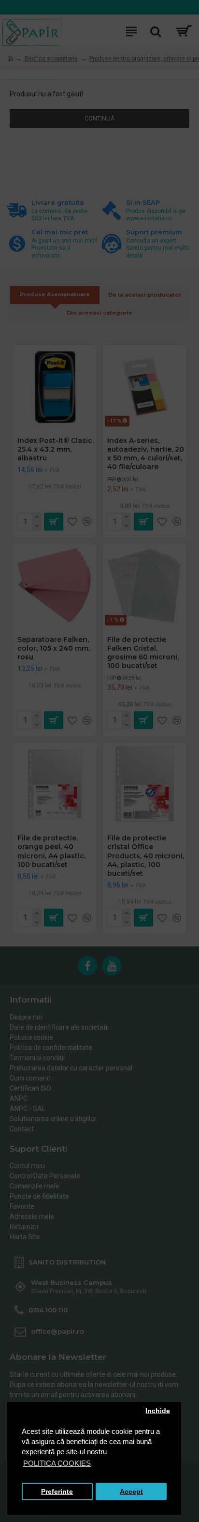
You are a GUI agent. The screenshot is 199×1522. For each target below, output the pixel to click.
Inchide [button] (157, 1411)
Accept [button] (131, 1491)
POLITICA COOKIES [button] (57, 1463)
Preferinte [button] (57, 1491)
